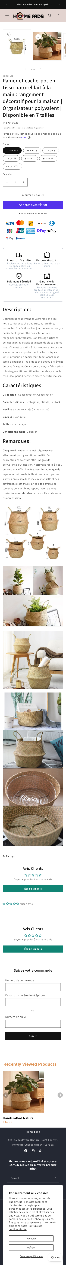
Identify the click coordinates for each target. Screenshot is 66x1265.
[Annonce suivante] (59, 4)
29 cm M (11, 158)
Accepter (31, 1238)
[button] (7, 15)
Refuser (31, 1247)
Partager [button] (11, 856)
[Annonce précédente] (6, 4)
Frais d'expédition (10, 128)
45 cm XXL (12, 166)
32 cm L (29, 158)
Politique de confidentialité (25, 1227)
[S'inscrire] (55, 1178)
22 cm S (50, 150)
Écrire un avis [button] (33, 888)
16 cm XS (32, 150)
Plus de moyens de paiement (33, 213)
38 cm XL (48, 158)
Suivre (33, 1036)
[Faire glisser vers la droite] (41, 69)
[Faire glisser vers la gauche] (25, 69)
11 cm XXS (12, 150)
